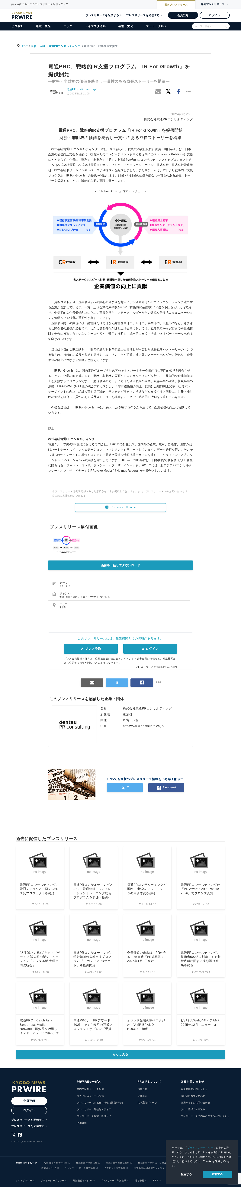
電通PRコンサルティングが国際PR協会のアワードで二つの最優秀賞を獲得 (146, 889)
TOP (25, 46)
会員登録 (182, 15)
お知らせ (142, 1089)
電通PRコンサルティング (64, 46)
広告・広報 (38, 46)
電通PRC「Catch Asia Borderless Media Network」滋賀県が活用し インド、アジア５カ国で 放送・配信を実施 (39, 1029)
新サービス (65, 586)
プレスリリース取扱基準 (113, 1180)
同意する (217, 1174)
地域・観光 (43, 26)
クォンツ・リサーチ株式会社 (80, 1168)
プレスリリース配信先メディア (94, 1109)
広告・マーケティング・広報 (95, 596)
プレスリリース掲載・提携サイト (95, 1116)
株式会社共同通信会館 (118, 1163)
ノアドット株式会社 (114, 1168)
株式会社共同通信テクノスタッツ (151, 1168)
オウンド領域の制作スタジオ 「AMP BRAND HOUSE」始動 (146, 1024)
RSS (155, 1180)
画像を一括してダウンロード (120, 565)
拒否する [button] (186, 1174)
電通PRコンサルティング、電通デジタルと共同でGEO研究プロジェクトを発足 (39, 889)
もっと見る (120, 1054)
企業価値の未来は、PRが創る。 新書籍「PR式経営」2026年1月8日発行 (146, 957)
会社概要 (142, 1095)
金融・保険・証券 (68, 596)
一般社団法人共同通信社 (54, 1163)
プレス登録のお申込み (193, 1109)
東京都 (62, 607)
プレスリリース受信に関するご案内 (156, 666)
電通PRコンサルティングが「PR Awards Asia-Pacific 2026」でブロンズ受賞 (200, 889)
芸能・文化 (125, 26)
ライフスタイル (95, 26)
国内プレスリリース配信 (90, 1089)
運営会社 (139, 1180)
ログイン (214, 15)
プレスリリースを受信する (143, 15)
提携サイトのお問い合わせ (195, 1102)
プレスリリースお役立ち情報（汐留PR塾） (100, 1102)
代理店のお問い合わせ (193, 1095)
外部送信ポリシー (82, 1180)
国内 (176, 4)
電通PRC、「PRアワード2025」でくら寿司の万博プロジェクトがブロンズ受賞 (92, 1024)
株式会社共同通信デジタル (152, 1163)
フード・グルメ (156, 26)
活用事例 (82, 1123)
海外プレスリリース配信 (90, 1095)
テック (67, 26)
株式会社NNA (48, 1168)
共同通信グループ (147, 1102)
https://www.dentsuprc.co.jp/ (143, 726)
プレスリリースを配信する (102, 15)
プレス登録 (92, 648)
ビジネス (17, 26)
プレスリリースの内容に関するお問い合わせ (205, 1116)
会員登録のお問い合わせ (194, 1089)
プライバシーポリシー (200, 1147)
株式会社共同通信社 (86, 1163)
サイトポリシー (24, 1180)
